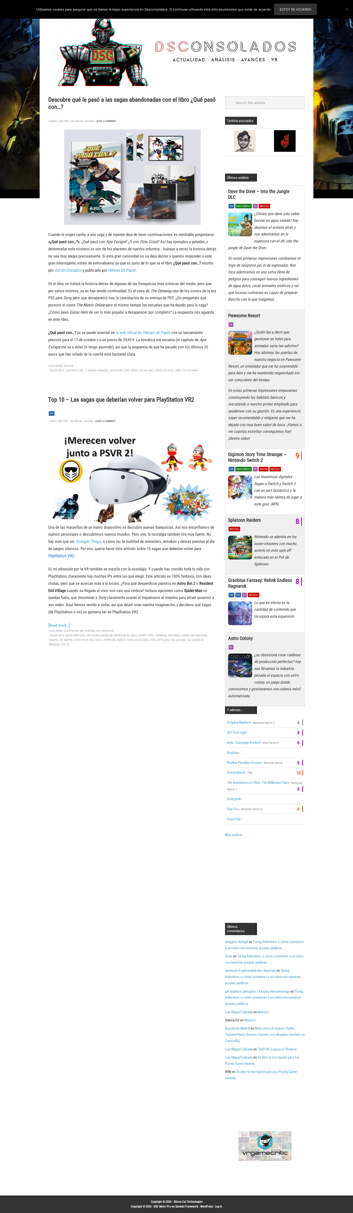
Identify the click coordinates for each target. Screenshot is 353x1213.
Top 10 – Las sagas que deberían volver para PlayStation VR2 (121, 399)
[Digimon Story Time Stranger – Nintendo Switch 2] (241, 489)
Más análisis (233, 835)
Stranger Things (88, 541)
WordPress (206, 1206)
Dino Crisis (131, 370)
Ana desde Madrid (237, 1028)
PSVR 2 (98, 640)
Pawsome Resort (244, 315)
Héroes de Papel (164, 370)
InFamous (161, 635)
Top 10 (65, 644)
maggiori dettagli (236, 942)
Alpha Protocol (75, 635)
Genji (133, 635)
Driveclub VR (121, 635)
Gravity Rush (146, 635)
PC (255, 206)
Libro (178, 370)
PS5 (52, 413)
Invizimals (174, 635)
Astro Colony (240, 638)
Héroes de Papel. (122, 270)
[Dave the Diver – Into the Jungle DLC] (241, 226)
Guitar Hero (146, 370)
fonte (228, 956)
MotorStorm (199, 635)
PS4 (231, 595)
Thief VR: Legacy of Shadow (277, 1049)
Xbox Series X (243, 206)
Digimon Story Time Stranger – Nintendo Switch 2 (257, 457)
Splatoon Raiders (244, 520)
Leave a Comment (106, 121)
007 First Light (236, 732)
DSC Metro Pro (162, 1206)
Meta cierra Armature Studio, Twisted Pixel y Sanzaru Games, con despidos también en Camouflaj (264, 1034)
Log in (218, 1206)
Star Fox (233, 809)
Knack (185, 635)
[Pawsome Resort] (241, 344)
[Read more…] (59, 625)
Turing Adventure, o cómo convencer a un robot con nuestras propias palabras (263, 976)
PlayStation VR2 (61, 555)
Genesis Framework (186, 1206)
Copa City (233, 819)
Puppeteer (109, 640)
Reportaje (108, 631)
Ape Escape (116, 370)
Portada (90, 631)
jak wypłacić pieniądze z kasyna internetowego (257, 991)
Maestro (263, 1012)
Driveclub (107, 635)
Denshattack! (236, 772)
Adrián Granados (68, 270)
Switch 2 (264, 206)
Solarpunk (234, 799)
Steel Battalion (159, 640)
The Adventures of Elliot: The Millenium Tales (258, 782)
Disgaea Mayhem (239, 722)
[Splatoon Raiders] (241, 548)
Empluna (233, 752)
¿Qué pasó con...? (76, 370)
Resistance (142, 640)
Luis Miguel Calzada (239, 1012)
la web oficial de (143, 332)
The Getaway (190, 370)
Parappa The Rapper (61, 640)
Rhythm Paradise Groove (244, 763)
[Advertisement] (265, 879)
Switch (264, 469)
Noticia (68, 366)
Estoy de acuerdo (295, 9)
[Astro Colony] (241, 667)
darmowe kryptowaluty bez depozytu (250, 970)
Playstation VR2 (83, 640)
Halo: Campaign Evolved (243, 742)
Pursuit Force (125, 640)
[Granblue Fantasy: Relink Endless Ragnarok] (241, 614)
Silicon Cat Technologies (188, 1201)
